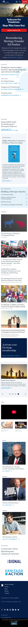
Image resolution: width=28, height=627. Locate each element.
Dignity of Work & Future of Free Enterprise (8, 198)
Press (6, 589)
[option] (14, 376)
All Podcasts (7, 505)
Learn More (5, 388)
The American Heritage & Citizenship (11, 204)
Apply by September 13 (10, 539)
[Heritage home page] (2, 585)
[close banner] (27, 620)
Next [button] (25, 394)
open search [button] (20, 2)
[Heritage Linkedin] (13, 609)
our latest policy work (9, 83)
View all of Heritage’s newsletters (9, 601)
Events (6, 586)
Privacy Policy (4, 615)
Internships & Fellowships (10, 95)
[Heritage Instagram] (10, 609)
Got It (14, 623)
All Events (6, 471)
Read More (6, 180)
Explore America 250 (14, 30)
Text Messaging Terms (6, 617)
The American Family (7, 194)
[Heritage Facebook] (7, 609)
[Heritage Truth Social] (4, 609)
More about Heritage (8, 74)
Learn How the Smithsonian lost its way (9, 130)
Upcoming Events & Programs (11, 89)
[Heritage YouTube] (18, 609)
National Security (6, 202)
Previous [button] (3, 394)
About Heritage (9, 584)
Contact (7, 593)
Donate (25, 1)
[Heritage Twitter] (2, 609)
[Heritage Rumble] (15, 609)
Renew (7, 591)
